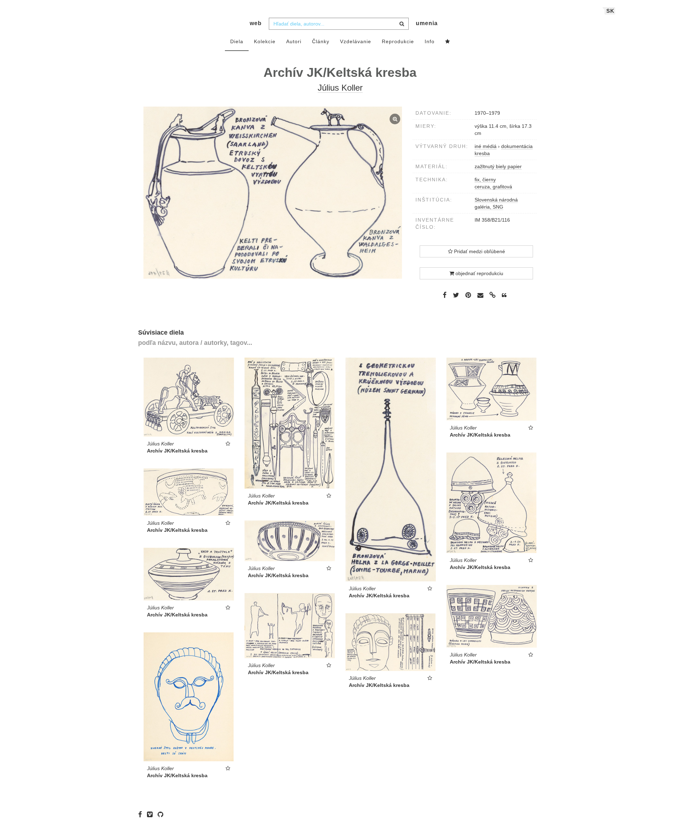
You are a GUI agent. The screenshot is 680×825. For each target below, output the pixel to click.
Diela (236, 41)
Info (430, 41)
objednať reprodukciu (478, 273)
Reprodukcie (398, 41)
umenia (427, 23)
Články (320, 41)
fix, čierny (485, 179)
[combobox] (339, 24)
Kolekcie (265, 41)
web (256, 23)
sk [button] (610, 11)
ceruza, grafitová (493, 186)
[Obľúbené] (447, 42)
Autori (293, 41)
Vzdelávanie (355, 41)
